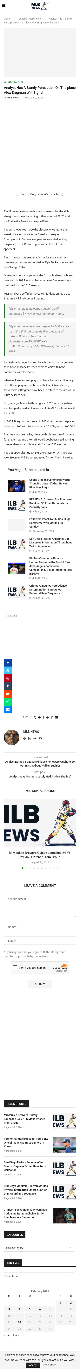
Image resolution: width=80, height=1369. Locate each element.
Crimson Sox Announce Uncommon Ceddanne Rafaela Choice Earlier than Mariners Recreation (25, 1213)
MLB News (13, 97)
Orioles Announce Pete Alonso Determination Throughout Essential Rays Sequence (48, 589)
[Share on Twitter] (8, 670)
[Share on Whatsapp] (8, 702)
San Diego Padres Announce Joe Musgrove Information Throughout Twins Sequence (50, 542)
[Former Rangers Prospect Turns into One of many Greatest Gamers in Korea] (64, 1145)
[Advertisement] (40, 144)
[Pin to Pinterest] (8, 678)
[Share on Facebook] (8, 663)
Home (7, 18)
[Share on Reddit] (8, 694)
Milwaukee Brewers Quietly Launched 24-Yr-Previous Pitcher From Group (24, 1118)
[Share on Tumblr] (8, 686)
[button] (7, 833)
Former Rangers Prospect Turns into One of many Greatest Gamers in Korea (26, 1142)
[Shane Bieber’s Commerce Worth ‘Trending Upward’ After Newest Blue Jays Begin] (16, 486)
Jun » (15, 1335)
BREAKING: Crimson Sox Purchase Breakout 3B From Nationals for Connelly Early (50, 503)
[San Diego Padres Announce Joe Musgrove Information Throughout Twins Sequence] (16, 545)
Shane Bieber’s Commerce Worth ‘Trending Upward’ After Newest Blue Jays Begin (49, 483)
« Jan (7, 1335)
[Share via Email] (8, 709)
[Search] (76, 5)
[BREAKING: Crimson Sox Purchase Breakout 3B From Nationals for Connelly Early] (16, 505)
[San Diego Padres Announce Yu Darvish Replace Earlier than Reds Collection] (64, 1168)
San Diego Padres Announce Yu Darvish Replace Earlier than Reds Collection (25, 1166)
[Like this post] (26, 717)
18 (19, 1322)
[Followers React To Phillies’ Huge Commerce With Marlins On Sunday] (16, 525)
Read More (49, 1365)
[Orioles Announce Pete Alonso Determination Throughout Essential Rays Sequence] (16, 592)
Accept (33, 1365)
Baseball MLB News (30, 18)
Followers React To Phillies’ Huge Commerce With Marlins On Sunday (49, 522)
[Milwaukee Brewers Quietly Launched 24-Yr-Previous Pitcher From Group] (40, 823)
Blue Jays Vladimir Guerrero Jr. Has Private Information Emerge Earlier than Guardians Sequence (26, 1189)
